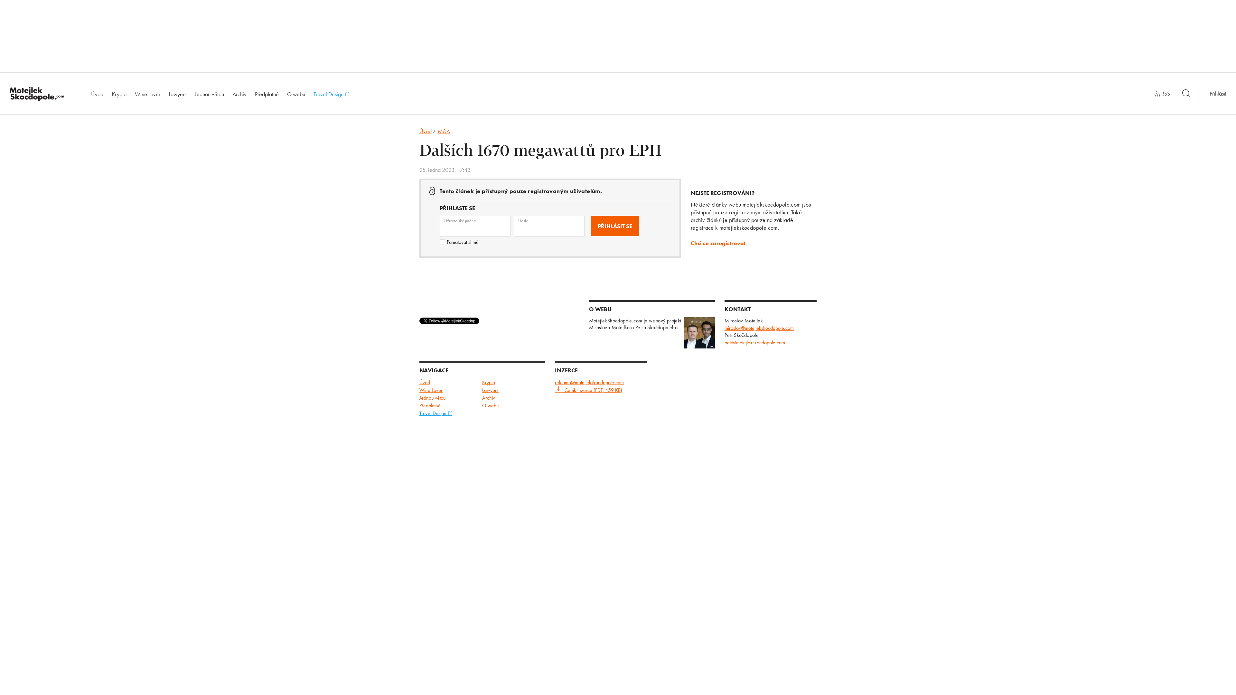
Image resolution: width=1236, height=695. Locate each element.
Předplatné (267, 94)
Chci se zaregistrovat (718, 243)
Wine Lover (147, 94)
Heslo (523, 220)
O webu (296, 94)
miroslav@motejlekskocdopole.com (759, 328)
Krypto (119, 94)
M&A (444, 131)
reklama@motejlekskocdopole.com (589, 382)
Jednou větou (209, 94)
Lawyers (177, 94)
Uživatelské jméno (460, 220)
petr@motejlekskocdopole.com (755, 342)
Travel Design (329, 94)
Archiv (239, 94)
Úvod (97, 94)
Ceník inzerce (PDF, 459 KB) (593, 390)
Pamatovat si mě (463, 242)
